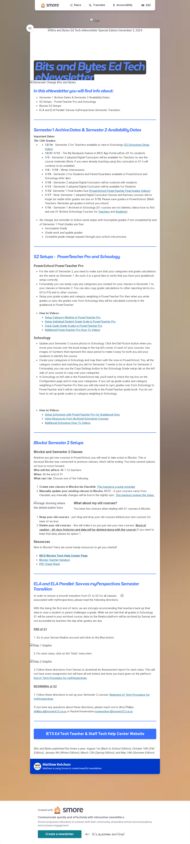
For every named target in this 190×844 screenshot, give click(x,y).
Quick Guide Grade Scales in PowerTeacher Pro (73, 326)
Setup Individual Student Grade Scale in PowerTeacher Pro (80, 321)
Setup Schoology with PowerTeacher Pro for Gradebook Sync (82, 414)
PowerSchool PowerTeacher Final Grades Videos (120, 191)
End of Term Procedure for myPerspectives (60, 678)
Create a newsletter (59, 834)
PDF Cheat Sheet (49, 564)
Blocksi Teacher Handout (54, 560)
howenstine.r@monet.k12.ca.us (114, 711)
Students (121, 211)
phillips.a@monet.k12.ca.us (50, 711)
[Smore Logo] (50, 5)
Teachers (104, 211)
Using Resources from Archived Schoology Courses (77, 418)
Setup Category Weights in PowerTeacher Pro (73, 317)
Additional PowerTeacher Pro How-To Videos (72, 330)
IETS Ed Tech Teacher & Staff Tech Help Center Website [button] (95, 733)
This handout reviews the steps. (135, 495)
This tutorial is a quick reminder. (116, 486)
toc (30, 28)
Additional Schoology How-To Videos (68, 423)
